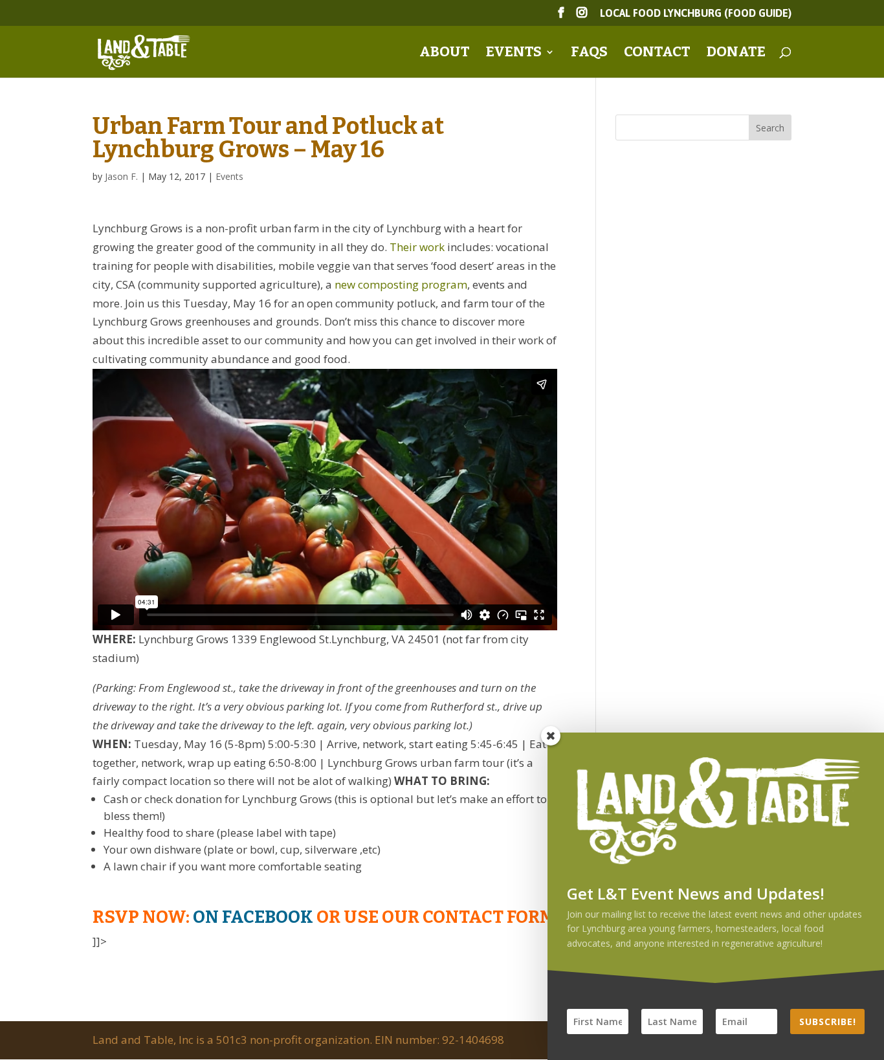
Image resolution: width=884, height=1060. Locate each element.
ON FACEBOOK (253, 917)
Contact (657, 53)
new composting (377, 284)
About (444, 53)
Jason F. (121, 176)
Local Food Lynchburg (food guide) (695, 13)
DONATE (736, 53)
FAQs (589, 53)
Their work (417, 246)
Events (514, 53)
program (444, 284)
